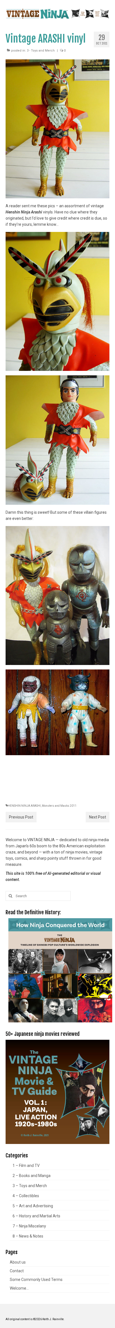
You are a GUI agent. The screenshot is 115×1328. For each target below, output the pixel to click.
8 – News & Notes (28, 1236)
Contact (17, 1271)
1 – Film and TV (26, 1165)
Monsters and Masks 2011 (59, 805)
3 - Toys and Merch (41, 50)
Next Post (97, 817)
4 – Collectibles (26, 1196)
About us (18, 1262)
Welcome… (19, 1288)
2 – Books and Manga (32, 1175)
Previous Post (21, 817)
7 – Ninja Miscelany (29, 1226)
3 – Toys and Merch (30, 1185)
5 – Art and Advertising (33, 1206)
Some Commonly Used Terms (36, 1279)
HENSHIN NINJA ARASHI (24, 805)
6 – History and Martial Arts (36, 1216)
